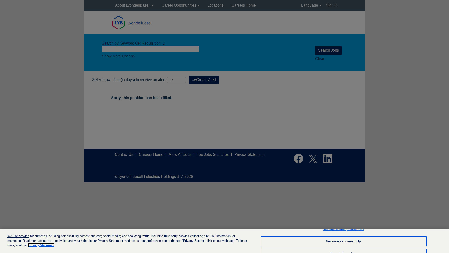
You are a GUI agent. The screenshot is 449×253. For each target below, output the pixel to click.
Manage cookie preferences (343, 229)
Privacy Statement (41, 245)
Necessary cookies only (343, 241)
